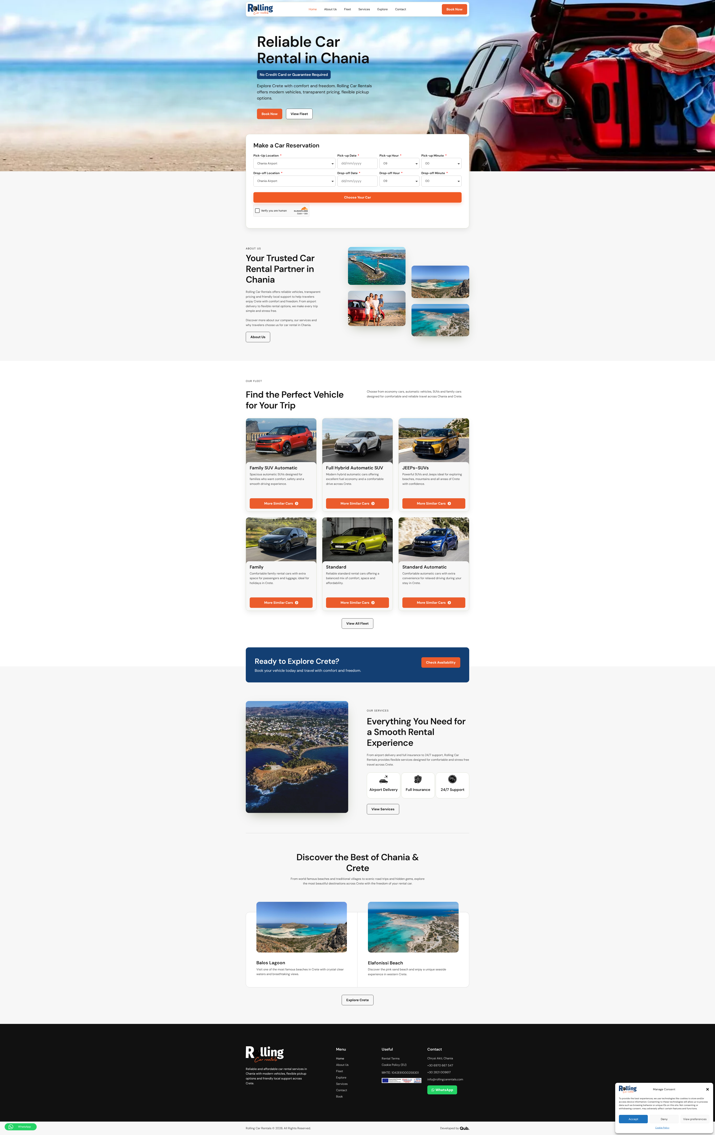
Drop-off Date (347, 173)
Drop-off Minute (433, 173)
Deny (664, 1119)
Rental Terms (391, 1058)
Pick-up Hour (389, 156)
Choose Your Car (357, 197)
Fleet (347, 9)
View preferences (695, 1119)
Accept (633, 1119)
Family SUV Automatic (273, 468)
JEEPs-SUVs (415, 468)
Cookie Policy (662, 1127)
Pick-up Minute (432, 156)
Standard (336, 567)
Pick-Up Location (266, 156)
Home (313, 9)
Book (339, 1096)
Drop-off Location (266, 173)
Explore (382, 9)
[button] (707, 1089)
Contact (400, 9)
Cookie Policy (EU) (394, 1065)
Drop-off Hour (390, 173)
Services (364, 9)
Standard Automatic (424, 567)
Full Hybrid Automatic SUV (354, 468)
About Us (330, 9)
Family (256, 567)
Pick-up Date (347, 156)
